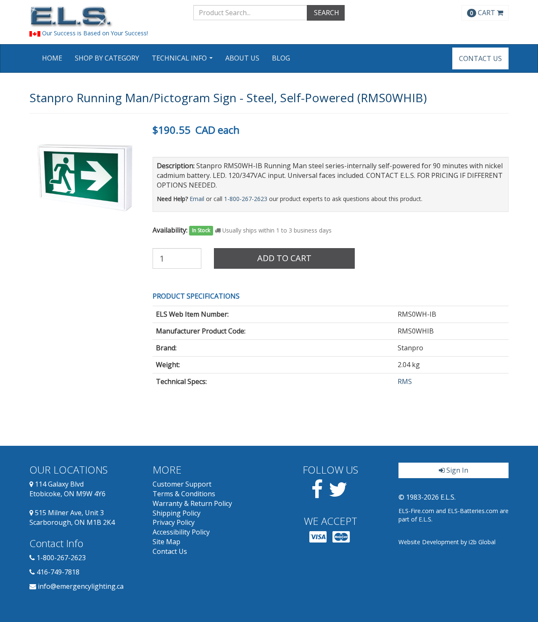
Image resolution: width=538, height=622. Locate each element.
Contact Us (480, 58)
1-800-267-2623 (245, 199)
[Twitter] (338, 494)
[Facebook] (317, 494)
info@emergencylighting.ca (81, 586)
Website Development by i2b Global (447, 542)
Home (52, 58)
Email (197, 199)
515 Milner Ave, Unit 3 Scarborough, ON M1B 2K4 (72, 517)
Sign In (456, 470)
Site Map (166, 541)
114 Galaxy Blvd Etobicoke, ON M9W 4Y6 (67, 488)
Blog (281, 58)
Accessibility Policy (181, 532)
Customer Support (182, 484)
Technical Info (183, 60)
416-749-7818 (58, 572)
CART (483, 12)
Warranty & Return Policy (192, 503)
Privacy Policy (174, 522)
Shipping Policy (176, 513)
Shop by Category (107, 58)
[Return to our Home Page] (105, 16)
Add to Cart (284, 258)
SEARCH (325, 12)
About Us (242, 58)
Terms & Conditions (184, 493)
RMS (405, 381)
